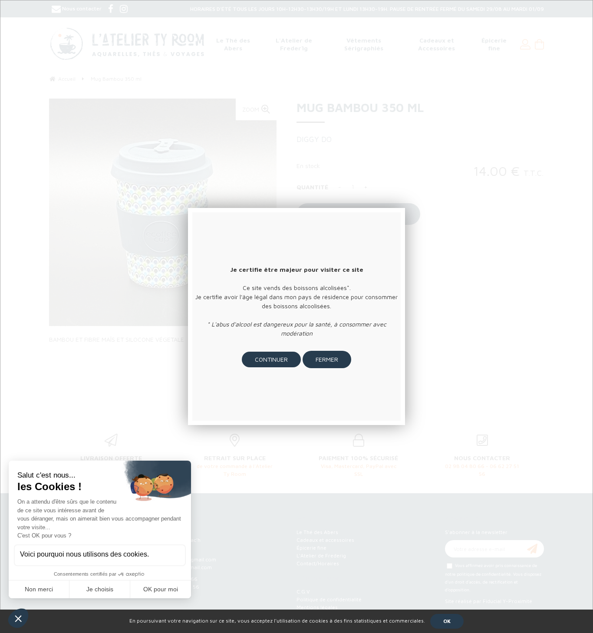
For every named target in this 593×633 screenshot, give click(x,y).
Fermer (327, 359)
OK (447, 621)
